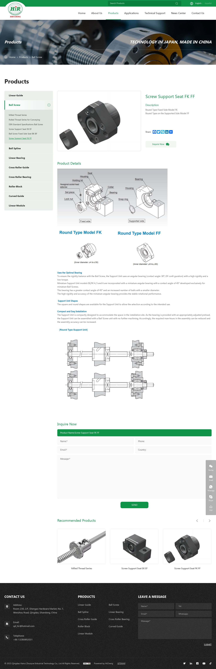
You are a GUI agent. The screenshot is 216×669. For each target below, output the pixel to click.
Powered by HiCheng (103, 663)
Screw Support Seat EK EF (20, 129)
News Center (178, 13)
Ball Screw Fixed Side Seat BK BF (23, 133)
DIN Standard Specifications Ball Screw (26, 124)
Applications (131, 13)
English (198, 3)
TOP (211, 510)
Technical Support (155, 13)
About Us (96, 13)
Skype (211, 500)
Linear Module (17, 205)
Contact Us (198, 13)
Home (81, 13)
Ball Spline (15, 148)
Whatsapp (210, 490)
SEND (134, 505)
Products (113, 13)
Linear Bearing (17, 158)
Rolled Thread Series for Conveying (24, 120)
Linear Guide (16, 95)
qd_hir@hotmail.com (24, 626)
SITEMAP (121, 663)
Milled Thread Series (18, 115)
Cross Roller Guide (19, 167)
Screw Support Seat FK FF (20, 138)
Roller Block (15, 186)
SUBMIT (208, 644)
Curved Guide (16, 196)
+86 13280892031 (23, 639)
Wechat (210, 470)
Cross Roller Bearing (20, 177)
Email (211, 480)
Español (208, 3)
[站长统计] (87, 663)
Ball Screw (37, 57)
